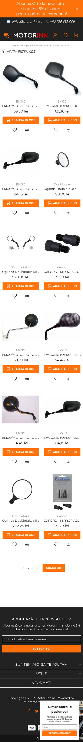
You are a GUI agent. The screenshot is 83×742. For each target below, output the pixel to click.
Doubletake (62, 184)
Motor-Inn (30, 35)
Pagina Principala (21, 45)
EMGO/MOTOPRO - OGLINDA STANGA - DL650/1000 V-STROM (20, 106)
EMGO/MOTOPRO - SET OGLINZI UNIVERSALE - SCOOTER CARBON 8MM (62, 355)
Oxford (62, 267)
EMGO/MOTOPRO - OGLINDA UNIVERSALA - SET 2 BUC (20, 355)
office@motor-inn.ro (27, 21)
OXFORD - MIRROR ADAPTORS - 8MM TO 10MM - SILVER (62, 272)
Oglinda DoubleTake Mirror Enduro (20, 272)
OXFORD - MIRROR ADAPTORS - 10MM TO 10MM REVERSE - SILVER (62, 521)
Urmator (53, 568)
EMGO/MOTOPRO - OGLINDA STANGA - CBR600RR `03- (62, 438)
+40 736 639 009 (62, 21)
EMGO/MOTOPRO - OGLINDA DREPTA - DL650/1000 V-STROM (62, 106)
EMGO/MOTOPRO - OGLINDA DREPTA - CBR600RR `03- (20, 189)
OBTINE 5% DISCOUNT (31, 733)
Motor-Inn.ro (45, 698)
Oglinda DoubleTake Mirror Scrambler (20, 521)
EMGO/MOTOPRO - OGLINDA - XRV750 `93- (20, 438)
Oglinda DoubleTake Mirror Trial (62, 189)
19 (38, 568)
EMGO (21, 101)
